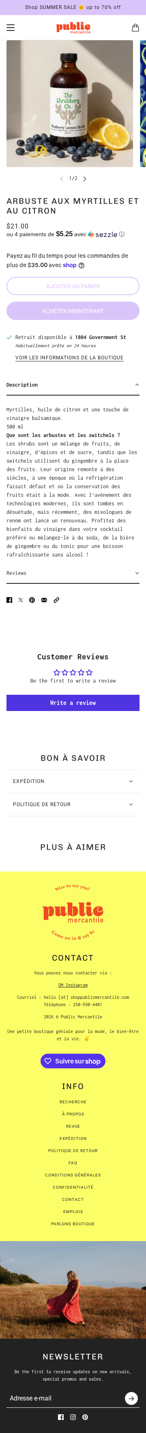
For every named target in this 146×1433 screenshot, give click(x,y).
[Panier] (135, 28)
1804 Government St (100, 337)
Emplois (73, 1211)
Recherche (73, 1102)
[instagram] (73, 1417)
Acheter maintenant (73, 311)
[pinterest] (85, 1417)
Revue (73, 1126)
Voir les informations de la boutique (69, 358)
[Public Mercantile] (73, 28)
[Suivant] (84, 178)
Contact (73, 1199)
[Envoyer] (131, 1398)
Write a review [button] (73, 702)
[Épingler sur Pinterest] (32, 600)
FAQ (73, 1163)
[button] (73, 234)
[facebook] (60, 1417)
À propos (73, 1114)
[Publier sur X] (20, 600)
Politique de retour (73, 1150)
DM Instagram (73, 985)
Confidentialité (73, 1187)
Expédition (73, 1138)
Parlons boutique (73, 1224)
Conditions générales (73, 1175)
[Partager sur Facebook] (9, 600)
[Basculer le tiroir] (10, 27)
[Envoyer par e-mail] (44, 600)
